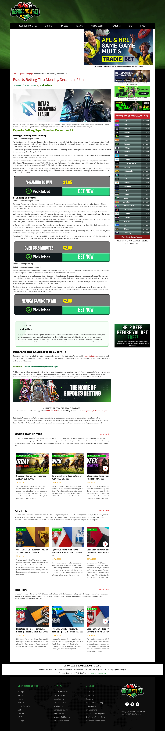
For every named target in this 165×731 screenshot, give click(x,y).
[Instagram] (137, 704)
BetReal (126, 136)
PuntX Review (59, 713)
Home (15, 73)
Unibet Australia (129, 163)
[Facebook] (127, 704)
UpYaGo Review (59, 702)
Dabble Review (59, 695)
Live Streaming (91, 709)
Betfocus (126, 155)
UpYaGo (126, 190)
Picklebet (18, 366)
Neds (125, 140)
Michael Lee (46, 85)
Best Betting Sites (28, 25)
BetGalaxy (127, 233)
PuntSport (127, 167)
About (143, 25)
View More (103, 434)
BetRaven (126, 132)
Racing (79, 25)
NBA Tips (21, 702)
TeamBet (126, 182)
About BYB (90, 691)
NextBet (126, 194)
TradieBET (127, 128)
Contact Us (90, 695)
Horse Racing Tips (25, 706)
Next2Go (126, 217)
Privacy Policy (91, 706)
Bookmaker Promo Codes (95, 720)
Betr (125, 225)
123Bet (126, 198)
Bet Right (126, 148)
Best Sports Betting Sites (95, 713)
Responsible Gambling (94, 702)
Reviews (64, 25)
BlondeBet (127, 152)
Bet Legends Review (61, 720)
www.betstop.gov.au (98, 673)
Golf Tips (21, 709)
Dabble (125, 125)
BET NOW (86, 191)
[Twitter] (132, 704)
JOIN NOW (146, 121)
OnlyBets (126, 159)
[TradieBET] (132, 84)
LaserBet (126, 221)
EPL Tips (21, 720)
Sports (48, 25)
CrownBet (127, 186)
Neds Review (59, 699)
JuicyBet (126, 202)
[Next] (105, 468)
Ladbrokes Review (61, 691)
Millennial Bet (128, 206)
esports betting (91, 356)
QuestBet (126, 213)
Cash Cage (127, 179)
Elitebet (126, 229)
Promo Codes (97, 25)
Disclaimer (90, 699)
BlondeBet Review (61, 709)
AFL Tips (21, 691)
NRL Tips (21, 695)
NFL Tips (21, 717)
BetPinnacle (128, 209)
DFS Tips (21, 713)
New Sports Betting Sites (95, 717)
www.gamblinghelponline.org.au (94, 410)
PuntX (125, 175)
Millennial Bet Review (62, 717)
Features (116, 25)
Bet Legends (128, 171)
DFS (131, 25)
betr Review (58, 706)
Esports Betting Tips (26, 73)
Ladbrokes (127, 121)
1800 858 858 (51, 410)
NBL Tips (21, 699)
